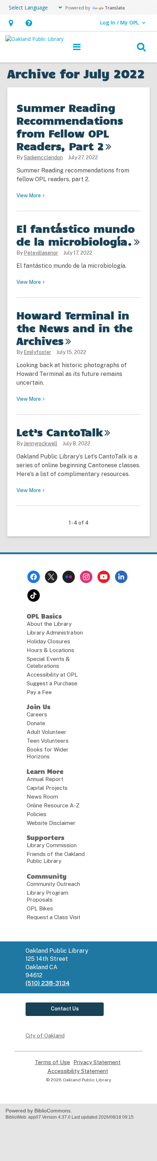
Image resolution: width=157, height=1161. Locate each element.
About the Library (49, 624)
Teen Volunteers (48, 741)
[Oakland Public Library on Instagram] (86, 577)
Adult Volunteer (46, 732)
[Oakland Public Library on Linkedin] (121, 577)
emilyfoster (37, 352)
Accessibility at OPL (52, 674)
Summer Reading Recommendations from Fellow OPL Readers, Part (69, 126)
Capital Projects (47, 788)
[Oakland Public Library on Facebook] (33, 577)
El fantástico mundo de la (75, 235)
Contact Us (65, 1009)
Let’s (59, 431)
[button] (10, 23)
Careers (37, 714)
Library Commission (52, 845)
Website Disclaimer (51, 823)
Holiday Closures (48, 641)
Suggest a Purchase (52, 683)
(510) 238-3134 (48, 983)
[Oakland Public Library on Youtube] (103, 577)
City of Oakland (45, 1035)
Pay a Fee (39, 692)
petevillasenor (41, 253)
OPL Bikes (40, 908)
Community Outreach (53, 884)
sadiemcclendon (43, 157)
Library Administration (55, 632)
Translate (115, 8)
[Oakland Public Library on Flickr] (68, 577)
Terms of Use (52, 1062)
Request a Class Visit (53, 917)
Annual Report (45, 779)
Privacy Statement (96, 1062)
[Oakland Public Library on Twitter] (51, 577)
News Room (42, 796)
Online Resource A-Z (53, 805)
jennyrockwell (40, 443)
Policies (36, 814)
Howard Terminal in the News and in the (74, 327)
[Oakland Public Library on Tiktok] (33, 595)
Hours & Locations (50, 650)
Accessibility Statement (77, 1071)
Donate (36, 723)
